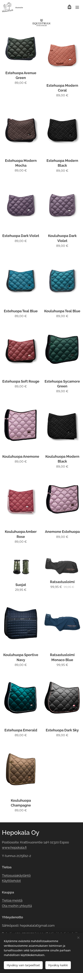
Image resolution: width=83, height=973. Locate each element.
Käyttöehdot (11, 881)
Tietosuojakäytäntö (16, 875)
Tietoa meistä (12, 900)
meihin (13, 906)
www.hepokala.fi (14, 847)
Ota (5, 906)
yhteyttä (25, 906)
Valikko (77, 7)
